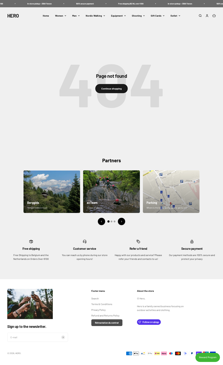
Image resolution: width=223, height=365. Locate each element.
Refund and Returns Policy (105, 315)
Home (46, 15)
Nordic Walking (94, 15)
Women (59, 15)
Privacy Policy (98, 309)
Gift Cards (156, 15)
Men (74, 15)
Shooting (137, 15)
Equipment (117, 15)
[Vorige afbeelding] (101, 221)
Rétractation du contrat (107, 322)
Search (95, 298)
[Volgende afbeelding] (121, 221)
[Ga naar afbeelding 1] (108, 221)
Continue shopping (111, 88)
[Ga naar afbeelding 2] (111, 221)
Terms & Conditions (101, 304)
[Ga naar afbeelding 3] (114, 221)
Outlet (174, 15)
